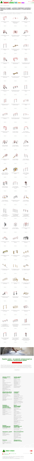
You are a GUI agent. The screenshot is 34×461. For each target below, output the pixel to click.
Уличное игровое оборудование (17, 377)
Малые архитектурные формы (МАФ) (17, 406)
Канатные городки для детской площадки (6, 414)
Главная (1, 5)
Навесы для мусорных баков (18, 417)
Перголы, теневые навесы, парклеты (17, 409)
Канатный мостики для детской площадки (6, 412)
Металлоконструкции (18, 431)
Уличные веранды (16, 411)
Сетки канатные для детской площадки (6, 410)
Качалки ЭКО (4, 397)
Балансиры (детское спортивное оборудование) (18, 398)
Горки (3, 379)
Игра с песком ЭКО (5, 394)
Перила (15, 438)
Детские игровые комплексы (6, 378)
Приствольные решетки (17, 422)
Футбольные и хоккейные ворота (18, 401)
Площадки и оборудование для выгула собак (18, 426)
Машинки (15, 378)
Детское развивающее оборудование (17, 382)
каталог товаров (6, 2)
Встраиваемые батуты (17, 386)
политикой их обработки (16, 458)
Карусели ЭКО (4, 396)
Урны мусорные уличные (17, 416)
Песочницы (4, 383)
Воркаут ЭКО (4, 400)
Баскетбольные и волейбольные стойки (18, 402)
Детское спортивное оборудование (5, 388)
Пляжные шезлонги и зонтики (6, 428)
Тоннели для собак (16, 429)
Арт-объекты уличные (17, 407)
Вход (29, 1)
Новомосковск (2, 0)
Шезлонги (15, 414)
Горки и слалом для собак (17, 430)
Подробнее (17, 369)
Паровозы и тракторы (17, 379)
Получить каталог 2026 (17, 362)
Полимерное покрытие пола (6, 442)
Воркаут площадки (16, 393)
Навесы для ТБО (16, 436)
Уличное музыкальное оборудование (17, 383)
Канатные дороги (4, 411)
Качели (3, 381)
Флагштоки (15, 423)
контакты (23, 2)
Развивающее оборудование (6, 382)
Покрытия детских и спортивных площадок (6, 441)
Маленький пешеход (17, 384)
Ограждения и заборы (7, 431)
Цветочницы (15, 419)
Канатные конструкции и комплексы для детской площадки (6, 406)
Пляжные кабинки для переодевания (17, 421)
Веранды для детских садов (6, 389)
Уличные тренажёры (17, 394)
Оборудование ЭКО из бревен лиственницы (7, 392)
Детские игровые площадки (6, 377)
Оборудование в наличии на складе (18, 440)
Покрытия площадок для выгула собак (6, 443)
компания (19, 2)
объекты (16, 2)
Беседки (15, 410)
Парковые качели (16, 408)
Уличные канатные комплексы (18, 399)
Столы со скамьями (16, 413)
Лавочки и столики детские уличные (17, 415)
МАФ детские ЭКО (5, 393)
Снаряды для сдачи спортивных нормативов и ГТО (18, 396)
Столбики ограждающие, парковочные (6, 434)
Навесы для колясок (16, 433)
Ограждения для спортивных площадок (6, 432)
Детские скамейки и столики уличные (6, 390)
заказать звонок (11, 2)
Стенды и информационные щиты (19, 420)
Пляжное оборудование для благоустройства (6, 426)
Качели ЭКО (4, 398)
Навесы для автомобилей (17, 435)
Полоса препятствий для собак (18, 428)
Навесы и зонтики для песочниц (6, 385)
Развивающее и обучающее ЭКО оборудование (7, 399)
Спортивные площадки (6, 5)
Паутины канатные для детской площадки (6, 408)
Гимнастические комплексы (18, 397)
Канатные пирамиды (5, 413)
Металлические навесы (17, 432)
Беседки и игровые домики (6, 386)
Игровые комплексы (17, 387)
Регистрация (32, 1)
